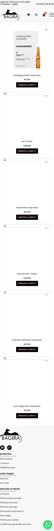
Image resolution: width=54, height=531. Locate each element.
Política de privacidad (10, 498)
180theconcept (7, 467)
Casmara (4, 463)
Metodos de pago (9, 506)
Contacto (4, 493)
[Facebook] (2, 447)
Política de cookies (9, 519)
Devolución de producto (12, 511)
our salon (4, 482)
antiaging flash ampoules (27, 75)
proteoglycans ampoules (27, 406)
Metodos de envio (9, 502)
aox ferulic (27, 141)
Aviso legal (5, 515)
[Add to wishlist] (46, 29)
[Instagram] (9, 447)
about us (4, 478)
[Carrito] (44, 14)
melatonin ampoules (27, 207)
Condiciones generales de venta (15, 524)
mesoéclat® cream (27, 273)
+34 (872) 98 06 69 (45, 4)
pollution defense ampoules (27, 339)
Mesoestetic (6, 458)
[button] (36, 14)
